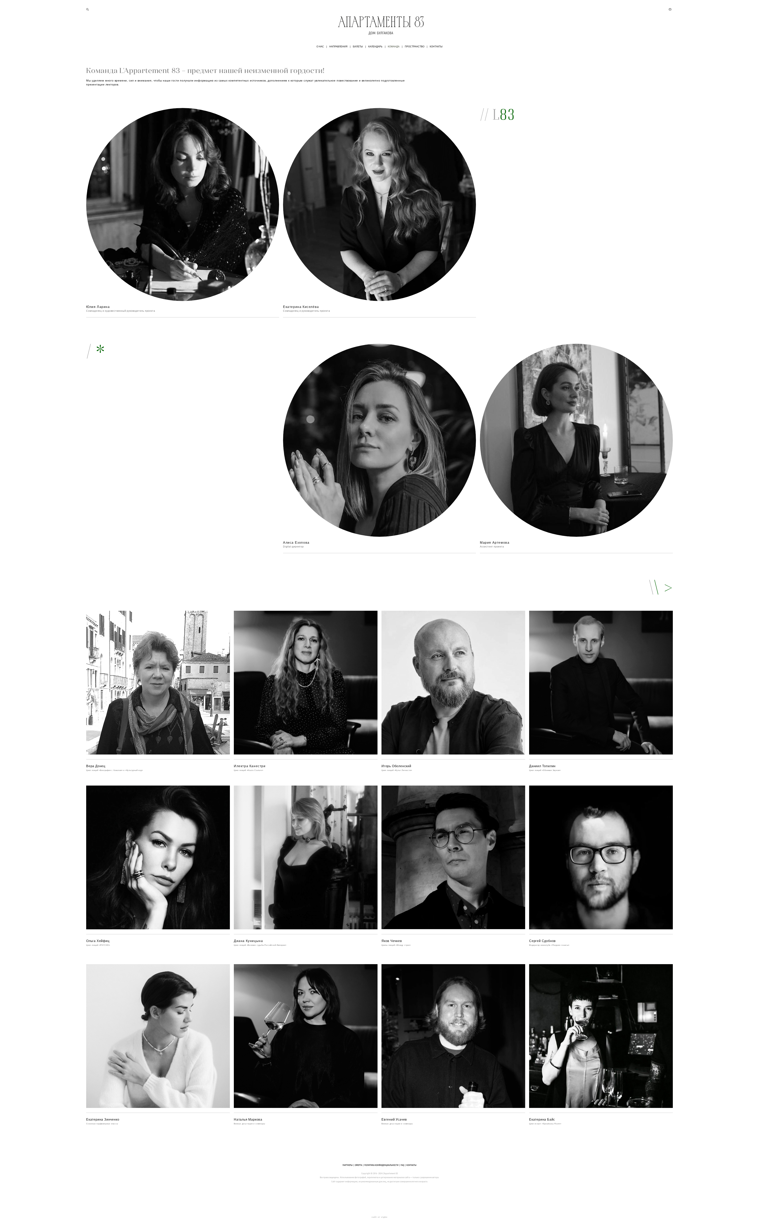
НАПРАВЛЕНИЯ (338, 46)
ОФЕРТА (358, 1164)
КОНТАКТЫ (436, 46)
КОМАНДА (393, 46)
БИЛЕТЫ (358, 46)
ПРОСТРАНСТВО (414, 46)
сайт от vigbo (379, 1217)
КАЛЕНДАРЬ (375, 46)
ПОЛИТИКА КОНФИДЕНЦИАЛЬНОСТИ (381, 1164)
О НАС (320, 46)
